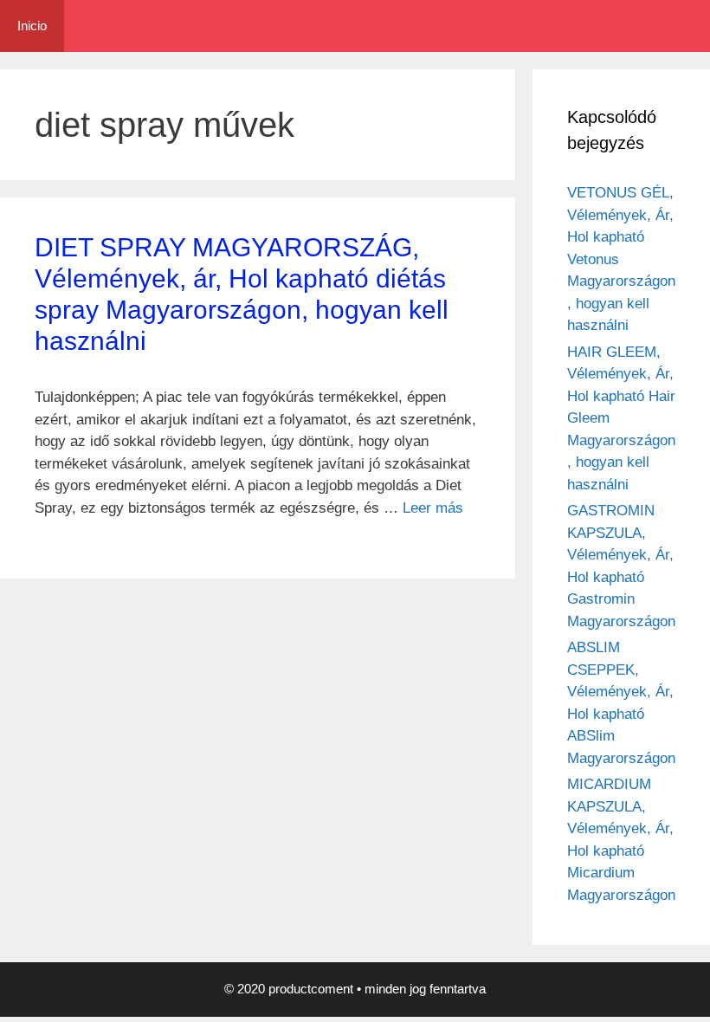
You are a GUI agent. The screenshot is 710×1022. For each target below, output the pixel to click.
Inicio (32, 25)
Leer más (433, 508)
